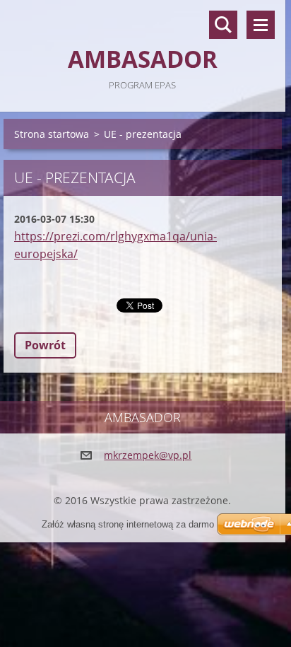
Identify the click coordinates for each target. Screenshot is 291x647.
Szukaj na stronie (223, 25)
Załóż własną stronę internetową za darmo (128, 524)
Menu (261, 25)
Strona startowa (51, 134)
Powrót (45, 345)
